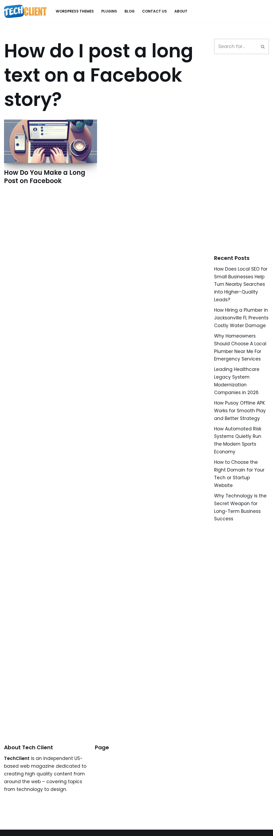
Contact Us (154, 11)
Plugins (109, 11)
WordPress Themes (75, 11)
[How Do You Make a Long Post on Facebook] (50, 141)
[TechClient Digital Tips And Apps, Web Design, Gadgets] (25, 11)
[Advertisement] (243, 160)
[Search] (263, 46)
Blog (130, 11)
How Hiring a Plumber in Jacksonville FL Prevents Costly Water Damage (241, 318)
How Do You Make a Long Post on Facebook (44, 176)
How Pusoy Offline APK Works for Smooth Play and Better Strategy (240, 411)
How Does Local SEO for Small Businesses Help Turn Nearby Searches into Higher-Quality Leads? (240, 284)
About (180, 11)
